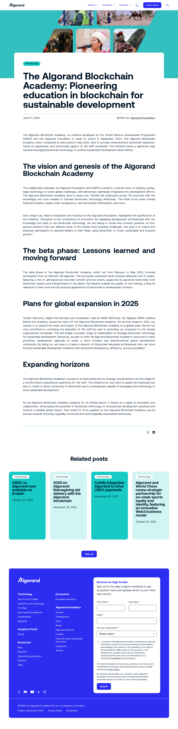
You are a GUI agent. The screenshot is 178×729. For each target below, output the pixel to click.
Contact (59, 634)
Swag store (61, 646)
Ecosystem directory (66, 599)
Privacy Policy (113, 669)
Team (58, 621)
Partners (22, 660)
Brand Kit (22, 651)
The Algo (22, 608)
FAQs (20, 665)
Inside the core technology (31, 603)
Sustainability (24, 616)
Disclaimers (72, 710)
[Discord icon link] (25, 692)
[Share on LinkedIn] (153, 432)
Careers (60, 612)
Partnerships (31, 63)
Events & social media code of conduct (69, 640)
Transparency (62, 616)
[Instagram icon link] (44, 692)
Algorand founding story (30, 656)
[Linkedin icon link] (38, 692)
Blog (20, 647)
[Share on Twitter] (148, 432)
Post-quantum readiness (30, 612)
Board (58, 625)
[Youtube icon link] (32, 692)
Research (22, 621)
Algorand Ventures (65, 630)
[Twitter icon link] (19, 692)
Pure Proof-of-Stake (28, 599)
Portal (21, 634)
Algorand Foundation (142, 117)
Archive (59, 650)
